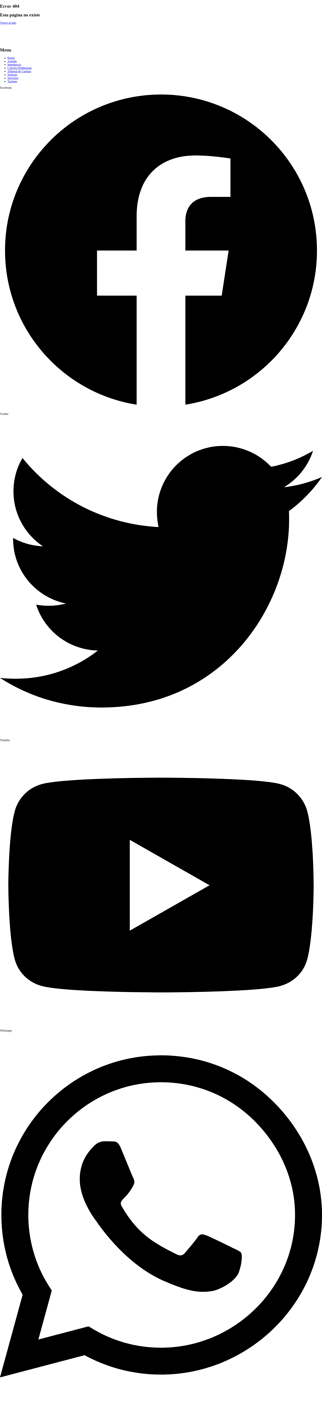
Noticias (12, 74)
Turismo (12, 81)
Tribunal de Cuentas (19, 71)
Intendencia (14, 64)
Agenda (12, 61)
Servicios (12, 78)
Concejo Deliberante (19, 68)
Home (11, 57)
